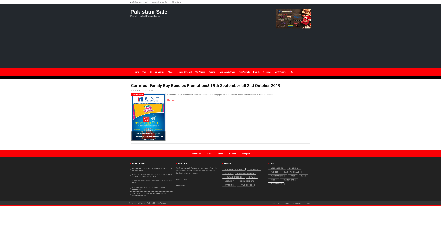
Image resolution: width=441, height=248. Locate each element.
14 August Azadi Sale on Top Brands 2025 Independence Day (149, 194)
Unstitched (276, 184)
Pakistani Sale (291, 172)
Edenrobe (254, 169)
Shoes (274, 180)
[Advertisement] (220, 46)
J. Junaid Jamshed (234, 177)
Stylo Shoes (245, 185)
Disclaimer (180, 185)
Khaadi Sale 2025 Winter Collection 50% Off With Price (152, 182)
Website (297, 204)
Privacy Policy (182, 179)
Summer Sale (289, 180)
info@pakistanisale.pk (139, 2)
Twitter (287, 204)
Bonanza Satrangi (234, 169)
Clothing (294, 168)
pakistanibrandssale (159, 2)
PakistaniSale (278, 176)
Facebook (275, 204)
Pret (293, 176)
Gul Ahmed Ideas (245, 173)
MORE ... (171, 100)
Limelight (230, 181)
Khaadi (252, 177)
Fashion (274, 172)
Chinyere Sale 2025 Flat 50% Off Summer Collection (148, 188)
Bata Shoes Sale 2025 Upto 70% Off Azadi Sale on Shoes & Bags (152, 169)
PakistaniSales (175, 2)
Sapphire (229, 185)
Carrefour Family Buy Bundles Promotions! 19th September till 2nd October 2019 (205, 85)
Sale (303, 176)
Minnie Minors (247, 181)
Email (307, 204)
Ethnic (228, 173)
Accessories (277, 168)
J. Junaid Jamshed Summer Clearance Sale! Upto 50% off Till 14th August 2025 (152, 176)
